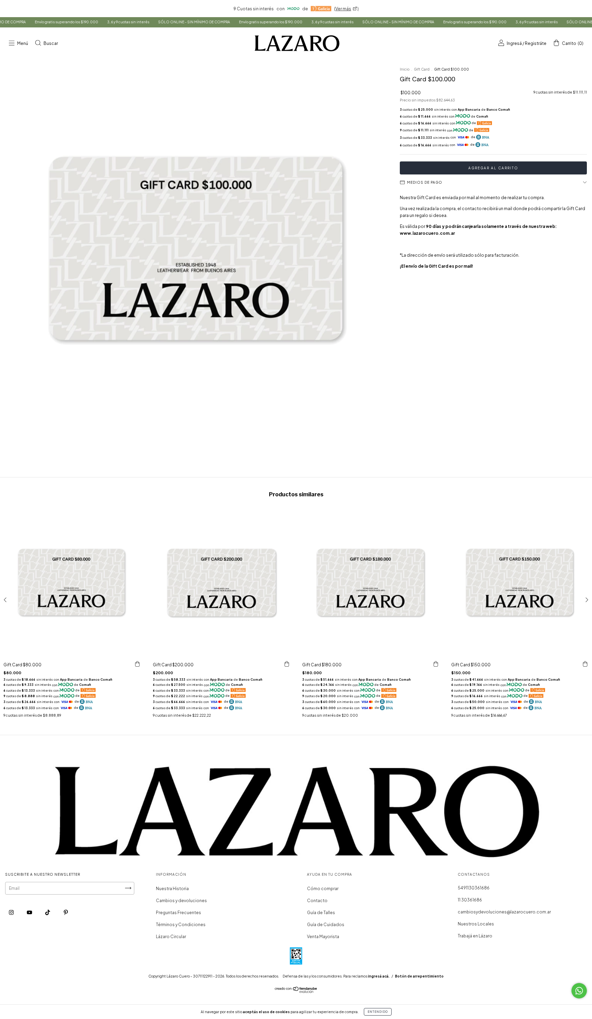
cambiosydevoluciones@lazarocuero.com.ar (504, 911)
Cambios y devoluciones (181, 900)
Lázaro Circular (171, 936)
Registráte (535, 43)
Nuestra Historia (172, 888)
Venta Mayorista (323, 936)
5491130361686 (474, 887)
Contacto (317, 900)
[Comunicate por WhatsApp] (579, 990)
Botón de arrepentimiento (419, 976)
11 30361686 (470, 899)
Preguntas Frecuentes (178, 912)
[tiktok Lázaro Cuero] (47, 912)
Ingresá (514, 43)
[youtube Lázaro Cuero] (29, 912)
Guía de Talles (321, 912)
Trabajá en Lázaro (475, 935)
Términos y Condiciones (181, 924)
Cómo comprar (322, 888)
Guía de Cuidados (325, 924)
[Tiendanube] (296, 991)
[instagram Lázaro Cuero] (11, 912)
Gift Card (422, 69)
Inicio (404, 69)
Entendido (378, 1012)
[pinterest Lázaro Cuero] (66, 912)
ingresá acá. (379, 976)
